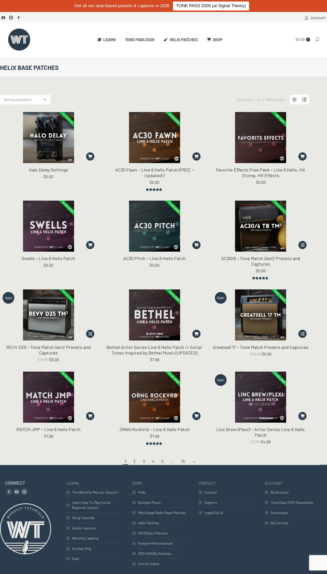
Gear (75, 558)
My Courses (279, 523)
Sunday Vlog (81, 548)
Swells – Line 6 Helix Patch (48, 258)
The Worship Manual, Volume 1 (95, 492)
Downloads (279, 512)
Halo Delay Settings (48, 170)
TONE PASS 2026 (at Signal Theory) (211, 5)
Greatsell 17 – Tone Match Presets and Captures (260, 347)
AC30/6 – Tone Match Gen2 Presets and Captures (260, 261)
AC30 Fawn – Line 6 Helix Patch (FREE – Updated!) (154, 172)
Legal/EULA (213, 512)
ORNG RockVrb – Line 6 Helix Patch (155, 429)
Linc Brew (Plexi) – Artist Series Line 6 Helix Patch (260, 432)
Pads (142, 492)
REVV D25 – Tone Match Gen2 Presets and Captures (48, 350)
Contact (210, 492)
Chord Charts (148, 563)
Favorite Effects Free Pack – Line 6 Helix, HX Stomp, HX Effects (260, 172)
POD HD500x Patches (154, 553)
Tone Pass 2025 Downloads (292, 502)
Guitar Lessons (84, 528)
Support (210, 502)
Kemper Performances (155, 543)
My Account (280, 492)
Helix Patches (148, 523)
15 (183, 461)
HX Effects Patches (153, 533)
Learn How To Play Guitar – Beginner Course (92, 505)
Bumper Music (149, 502)
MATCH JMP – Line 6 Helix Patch (48, 429)
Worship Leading (85, 538)
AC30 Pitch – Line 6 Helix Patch (154, 258)
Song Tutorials (83, 518)
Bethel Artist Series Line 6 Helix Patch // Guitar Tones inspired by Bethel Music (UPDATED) (154, 350)
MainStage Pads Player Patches (162, 512)
